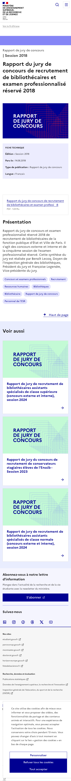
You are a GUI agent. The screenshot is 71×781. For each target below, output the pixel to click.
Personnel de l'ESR (15, 301)
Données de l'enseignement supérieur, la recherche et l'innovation (34, 684)
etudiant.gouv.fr (10, 639)
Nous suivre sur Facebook (23, 622)
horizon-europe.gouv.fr (14, 660)
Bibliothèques (41, 286)
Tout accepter (38, 769)
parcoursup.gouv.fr (12, 644)
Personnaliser (38, 755)
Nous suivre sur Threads (32, 622)
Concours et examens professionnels (25, 279)
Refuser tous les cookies (38, 762)
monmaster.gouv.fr (11, 650)
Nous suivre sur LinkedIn (4, 622)
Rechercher (57, 4)
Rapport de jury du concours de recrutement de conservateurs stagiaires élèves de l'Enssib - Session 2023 (32, 465)
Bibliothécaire (12, 294)
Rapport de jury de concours (42, 294)
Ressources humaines (16, 286)
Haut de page (58, 315)
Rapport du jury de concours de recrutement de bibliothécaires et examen (35, 203)
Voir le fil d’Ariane (11, 26)
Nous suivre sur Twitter (41, 622)
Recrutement (58, 279)
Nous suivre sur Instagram (14, 622)
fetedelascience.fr (11, 665)
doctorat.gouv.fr (10, 655)
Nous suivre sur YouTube (51, 622)
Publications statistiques (14, 679)
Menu (66, 4)
